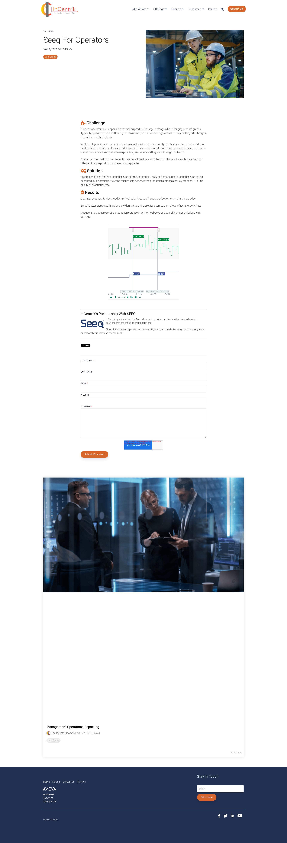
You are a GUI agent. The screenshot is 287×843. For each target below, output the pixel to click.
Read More (235, 752)
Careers (212, 9)
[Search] (222, 9)
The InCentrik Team (62, 733)
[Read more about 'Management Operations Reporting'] (143, 598)
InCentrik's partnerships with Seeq (124, 319)
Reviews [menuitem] (81, 781)
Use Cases (50, 56)
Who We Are (139, 9)
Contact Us (236, 8)
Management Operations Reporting (72, 727)
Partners (176, 9)
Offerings (159, 9)
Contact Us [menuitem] (70, 781)
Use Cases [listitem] (53, 740)
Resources (195, 9)
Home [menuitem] (47, 781)
